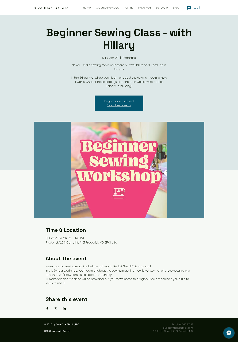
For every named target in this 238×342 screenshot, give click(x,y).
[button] (129, 7)
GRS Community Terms (57, 331)
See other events (119, 105)
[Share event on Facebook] (47, 308)
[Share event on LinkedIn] (64, 308)
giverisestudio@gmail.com (178, 327)
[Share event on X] (55, 308)
